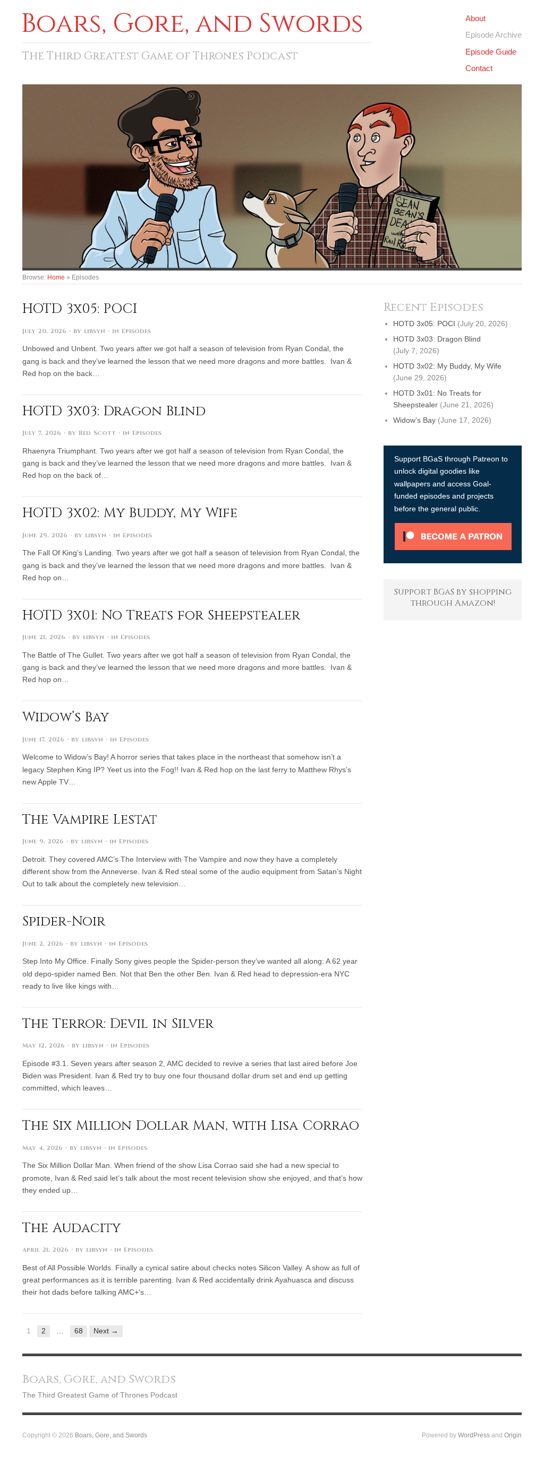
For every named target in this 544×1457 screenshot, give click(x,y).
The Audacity (71, 1228)
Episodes (136, 331)
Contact (478, 68)
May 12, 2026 (43, 1046)
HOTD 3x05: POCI (79, 309)
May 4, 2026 (42, 1148)
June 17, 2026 (43, 740)
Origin (513, 1435)
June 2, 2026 (42, 944)
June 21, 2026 (43, 637)
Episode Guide (490, 51)
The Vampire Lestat (89, 819)
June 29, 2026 (44, 535)
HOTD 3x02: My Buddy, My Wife (129, 513)
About (475, 18)
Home (56, 277)
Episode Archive (493, 34)
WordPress (474, 1435)
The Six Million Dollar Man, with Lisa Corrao (190, 1125)
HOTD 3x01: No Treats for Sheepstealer (161, 615)
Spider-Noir (63, 921)
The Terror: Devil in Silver (118, 1024)
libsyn (94, 331)
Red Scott (97, 433)
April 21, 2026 (45, 1250)
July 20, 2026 (44, 331)
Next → (106, 1331)
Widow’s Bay (65, 717)
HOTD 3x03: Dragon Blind (114, 411)
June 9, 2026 (43, 841)
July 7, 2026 (41, 433)
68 (78, 1331)
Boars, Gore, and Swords (111, 1435)
